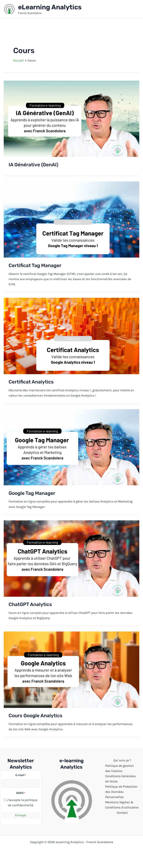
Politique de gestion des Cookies (119, 768)
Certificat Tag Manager (35, 265)
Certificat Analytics (31, 382)
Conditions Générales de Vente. (120, 778)
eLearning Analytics (50, 7)
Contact (122, 812)
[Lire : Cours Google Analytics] (71, 669)
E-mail (20, 775)
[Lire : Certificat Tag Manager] (71, 219)
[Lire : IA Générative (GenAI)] (71, 118)
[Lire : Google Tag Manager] (71, 447)
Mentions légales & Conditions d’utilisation (122, 804)
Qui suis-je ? (122, 760)
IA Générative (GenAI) (33, 165)
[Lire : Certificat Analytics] (71, 335)
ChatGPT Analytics (30, 604)
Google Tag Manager (32, 493)
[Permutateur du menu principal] (135, 9)
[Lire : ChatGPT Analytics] (71, 558)
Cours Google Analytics (35, 716)
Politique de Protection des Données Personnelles (121, 792)
